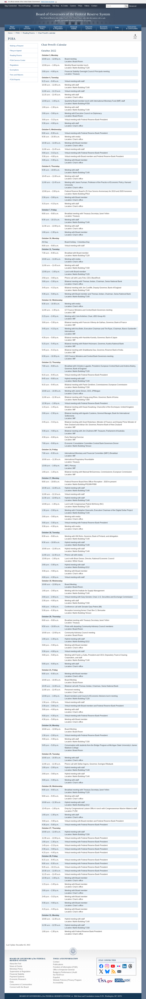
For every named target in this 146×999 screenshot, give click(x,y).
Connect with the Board (19, 987)
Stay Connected (11, 6)
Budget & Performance (62, 972)
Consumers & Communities (132, 27)
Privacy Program (74, 980)
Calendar (36, 6)
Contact (94, 6)
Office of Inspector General (63, 970)
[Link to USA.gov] (105, 980)
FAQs (80, 6)
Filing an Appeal (15, 51)
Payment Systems (17, 977)
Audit (75, 972)
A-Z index (64, 6)
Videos (86, 6)
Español (56, 977)
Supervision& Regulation (58, 27)
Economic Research (18, 979)
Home (10, 33)
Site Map (55, 6)
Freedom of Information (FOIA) (65, 967)
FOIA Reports (15, 79)
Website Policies (60, 980)
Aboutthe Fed (12, 27)
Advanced (132, 6)
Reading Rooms (29, 33)
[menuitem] (12, 28)
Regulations (14, 65)
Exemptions (14, 70)
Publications (45, 6)
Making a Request (16, 46)
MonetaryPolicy (42, 27)
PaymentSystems (88, 27)
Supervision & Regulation (20, 971)
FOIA (18, 33)
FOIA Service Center (17, 60)
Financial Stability (17, 974)
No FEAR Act (58, 975)
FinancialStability (73, 27)
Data (117, 27)
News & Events (16, 966)
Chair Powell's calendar (46, 33)
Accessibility (58, 983)
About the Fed (15, 964)
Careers (73, 6)
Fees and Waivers (16, 75)
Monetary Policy (16, 969)
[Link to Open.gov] (124, 980)
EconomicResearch (104, 27)
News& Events (27, 27)
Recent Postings (24, 6)
